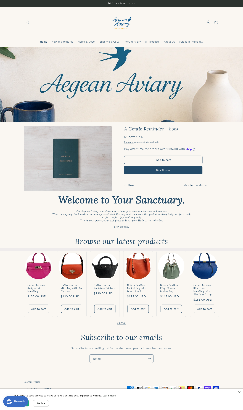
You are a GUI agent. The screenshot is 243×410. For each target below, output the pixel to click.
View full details (193, 185)
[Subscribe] (149, 358)
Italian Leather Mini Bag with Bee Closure (72, 288)
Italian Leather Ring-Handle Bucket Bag (169, 288)
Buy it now (163, 170)
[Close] (239, 392)
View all (121, 322)
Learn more (109, 395)
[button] (27, 22)
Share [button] (131, 185)
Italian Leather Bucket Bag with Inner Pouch (136, 288)
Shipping (129, 142)
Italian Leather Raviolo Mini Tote (104, 286)
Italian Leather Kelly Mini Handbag (36, 288)
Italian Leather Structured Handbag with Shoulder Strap (202, 289)
